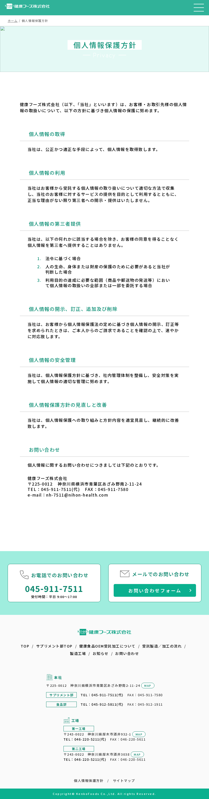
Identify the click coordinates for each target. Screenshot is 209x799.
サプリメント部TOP (54, 646)
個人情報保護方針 (88, 780)
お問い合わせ (127, 653)
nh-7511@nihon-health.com (77, 495)
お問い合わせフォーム (154, 590)
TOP (25, 646)
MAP (147, 685)
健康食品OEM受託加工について (107, 646)
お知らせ (101, 653)
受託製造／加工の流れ (162, 646)
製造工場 (78, 653)
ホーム (13, 20)
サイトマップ (124, 780)
